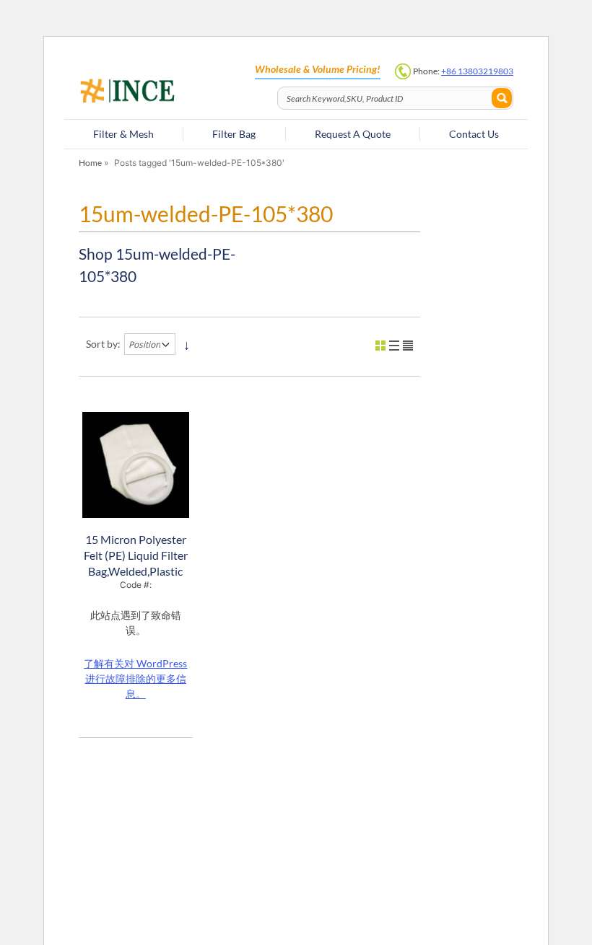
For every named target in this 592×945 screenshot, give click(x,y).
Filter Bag (234, 134)
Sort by (102, 344)
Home (90, 162)
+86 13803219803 (477, 71)
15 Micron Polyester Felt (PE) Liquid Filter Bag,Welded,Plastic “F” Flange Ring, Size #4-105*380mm (136, 571)
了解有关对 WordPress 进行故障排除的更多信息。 (135, 678)
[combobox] (395, 98)
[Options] (408, 345)
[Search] (502, 98)
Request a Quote (353, 134)
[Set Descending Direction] (186, 344)
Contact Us (474, 134)
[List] (394, 345)
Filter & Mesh (123, 134)
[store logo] (173, 92)
